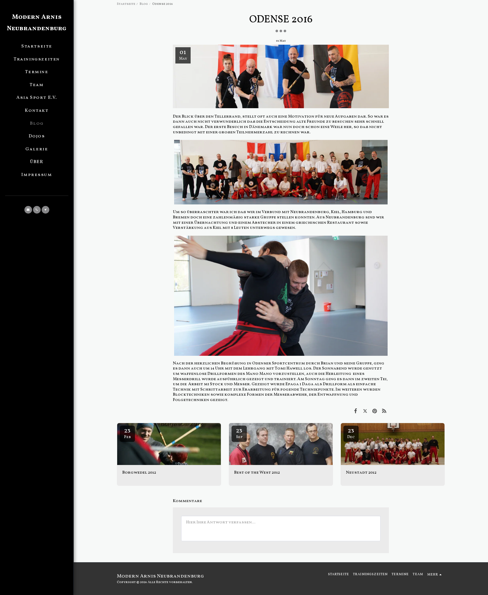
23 (127, 433)
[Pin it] (374, 411)
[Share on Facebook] (355, 411)
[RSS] (384, 411)
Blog (144, 4)
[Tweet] (365, 411)
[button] (28, 210)
